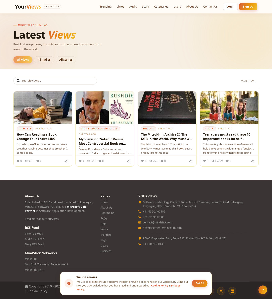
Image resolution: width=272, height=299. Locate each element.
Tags (103, 240)
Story (145, 6)
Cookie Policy (37, 291)
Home (104, 202)
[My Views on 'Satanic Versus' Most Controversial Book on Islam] (105, 107)
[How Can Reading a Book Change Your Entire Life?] (43, 107)
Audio (133, 6)
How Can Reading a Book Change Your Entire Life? (37, 136)
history (148, 128)
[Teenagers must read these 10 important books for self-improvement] (229, 107)
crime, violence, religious (99, 128)
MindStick (31, 259)
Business (106, 251)
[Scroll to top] (262, 289)
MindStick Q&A (34, 270)
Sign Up (248, 6)
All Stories (65, 59)
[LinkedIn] (232, 291)
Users (177, 6)
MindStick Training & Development (46, 264)
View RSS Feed (34, 233)
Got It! (200, 283)
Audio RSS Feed (34, 239)
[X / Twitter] (221, 291)
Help (103, 224)
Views (120, 6)
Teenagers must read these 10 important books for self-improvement (226, 137)
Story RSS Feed (34, 244)
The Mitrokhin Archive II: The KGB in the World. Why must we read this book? (166, 137)
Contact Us (210, 6)
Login (230, 6)
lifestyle (25, 128)
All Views (23, 59)
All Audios (44, 59)
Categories (161, 6)
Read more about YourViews (42, 219)
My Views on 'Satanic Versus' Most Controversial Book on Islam (101, 142)
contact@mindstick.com (157, 222)
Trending (106, 6)
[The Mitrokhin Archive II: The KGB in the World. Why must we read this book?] (167, 107)
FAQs (104, 218)
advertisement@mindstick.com (162, 228)
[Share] (66, 161)
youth (209, 128)
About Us (192, 6)
